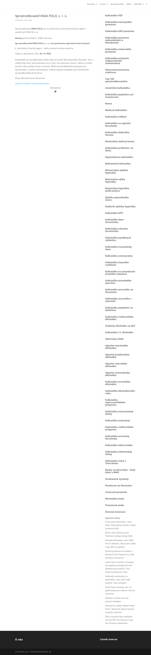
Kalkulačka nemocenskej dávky (119, 412)
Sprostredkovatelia (117, 4)
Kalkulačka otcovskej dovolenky (117, 437)
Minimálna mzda (114, 498)
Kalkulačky (138, 4)
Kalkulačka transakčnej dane (118, 248)
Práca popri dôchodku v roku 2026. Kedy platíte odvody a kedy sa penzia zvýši (120, 525)
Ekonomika (91, 4)
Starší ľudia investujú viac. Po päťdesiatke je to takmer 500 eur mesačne (120, 590)
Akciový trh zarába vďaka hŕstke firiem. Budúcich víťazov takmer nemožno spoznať (119, 609)
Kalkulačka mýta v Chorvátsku (115, 462)
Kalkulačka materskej (117, 420)
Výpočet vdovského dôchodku (116, 365)
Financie (102, 4)
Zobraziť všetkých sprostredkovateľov (32, 83)
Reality (128, 4)
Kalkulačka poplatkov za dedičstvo (119, 309)
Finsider (20, 20)
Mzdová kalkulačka (116, 110)
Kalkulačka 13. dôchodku (119, 332)
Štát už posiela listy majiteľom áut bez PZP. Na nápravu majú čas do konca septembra (119, 620)
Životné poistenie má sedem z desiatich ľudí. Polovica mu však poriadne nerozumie (119, 554)
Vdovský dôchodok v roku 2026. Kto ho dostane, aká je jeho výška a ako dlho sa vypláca (120, 543)
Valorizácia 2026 (114, 338)
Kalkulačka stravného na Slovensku (119, 290)
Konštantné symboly (117, 478)
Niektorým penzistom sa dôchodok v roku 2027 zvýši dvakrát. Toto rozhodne (117, 579)
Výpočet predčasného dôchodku (117, 355)
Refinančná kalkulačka (118, 163)
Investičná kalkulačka (117, 87)
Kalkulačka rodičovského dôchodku (119, 318)
